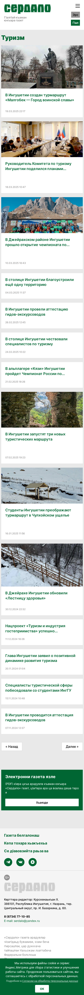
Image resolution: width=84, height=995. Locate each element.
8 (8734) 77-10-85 (17, 916)
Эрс (75, 14)
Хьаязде (42, 802)
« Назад (12, 746)
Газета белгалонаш (21, 835)
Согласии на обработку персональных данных (50, 981)
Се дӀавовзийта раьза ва (26, 851)
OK (42, 989)
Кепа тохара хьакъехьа (25, 843)
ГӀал (75, 22)
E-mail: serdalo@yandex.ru (22, 921)
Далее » (72, 746)
